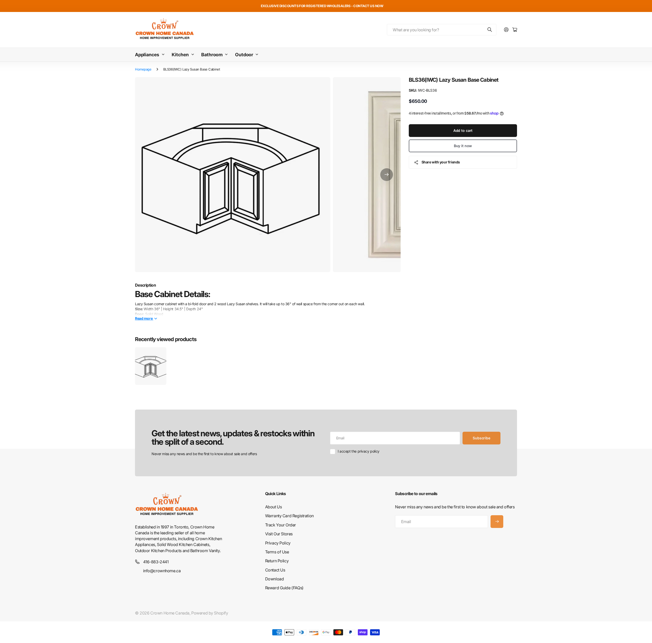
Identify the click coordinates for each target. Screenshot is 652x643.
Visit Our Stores (279, 533)
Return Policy (277, 560)
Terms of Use (277, 551)
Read (144, 318)
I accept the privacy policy (358, 451)
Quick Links (275, 493)
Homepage (143, 69)
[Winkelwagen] (514, 30)
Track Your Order (280, 524)
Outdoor (244, 54)
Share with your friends (441, 162)
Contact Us (275, 569)
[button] (386, 174)
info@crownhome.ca (162, 570)
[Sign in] (506, 30)
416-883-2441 (156, 561)
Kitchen (180, 54)
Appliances (147, 54)
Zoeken (490, 29)
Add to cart (462, 130)
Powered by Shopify (209, 613)
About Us (273, 506)
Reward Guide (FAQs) (284, 587)
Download (274, 578)
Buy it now (463, 146)
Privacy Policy (278, 543)
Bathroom (212, 54)
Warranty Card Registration (289, 515)
